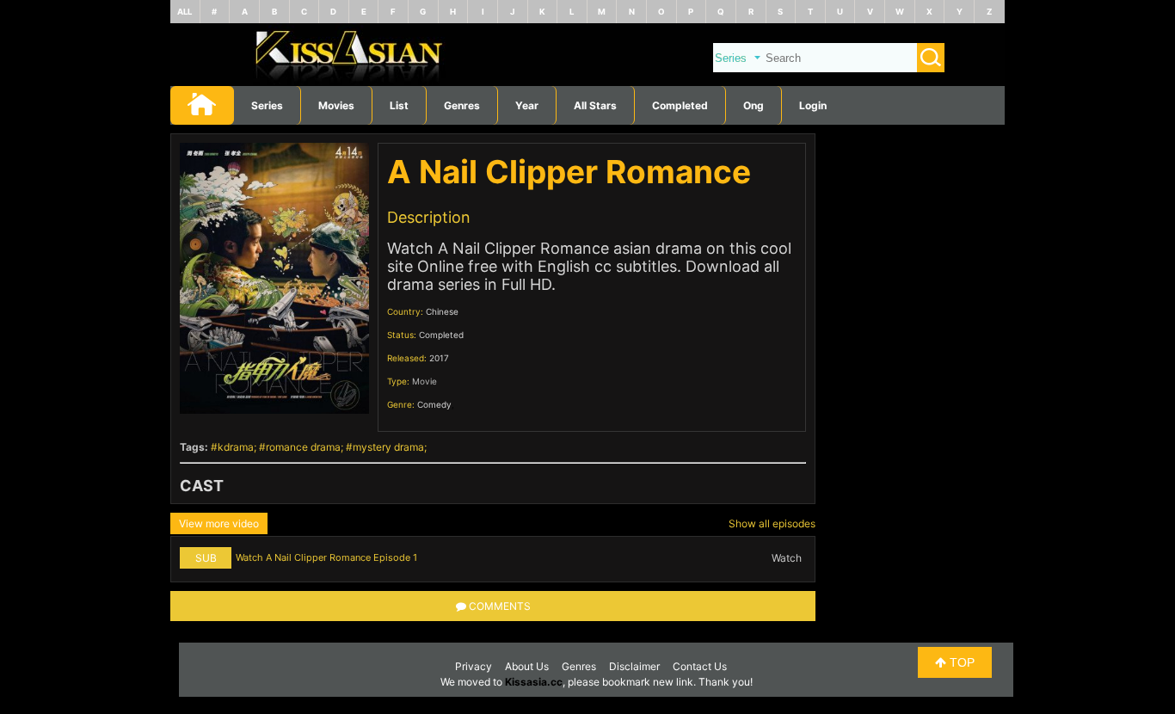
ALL (184, 11)
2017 (439, 358)
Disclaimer (634, 666)
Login (813, 105)
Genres (579, 666)
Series (267, 105)
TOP (960, 662)
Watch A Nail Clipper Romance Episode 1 (326, 557)
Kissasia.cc (534, 681)
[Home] (587, 82)
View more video (219, 523)
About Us (527, 666)
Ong (753, 105)
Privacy (473, 666)
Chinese (442, 311)
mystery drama (388, 446)
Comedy (434, 404)
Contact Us (700, 666)
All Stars (595, 105)
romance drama (303, 446)
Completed (680, 105)
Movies (336, 105)
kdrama (236, 446)
